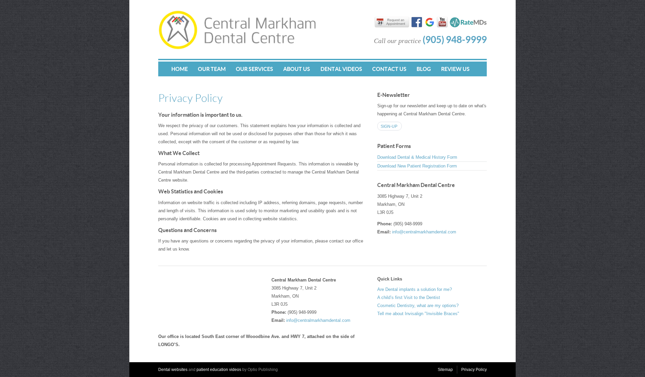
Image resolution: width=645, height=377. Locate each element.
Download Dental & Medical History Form (417, 157)
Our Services (254, 69)
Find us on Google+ (429, 23)
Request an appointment (395, 23)
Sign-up (389, 126)
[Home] (237, 48)
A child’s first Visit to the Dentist (408, 297)
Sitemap (445, 369)
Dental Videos (341, 69)
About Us (296, 69)
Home (179, 69)
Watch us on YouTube (442, 23)
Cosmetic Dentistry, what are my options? (418, 305)
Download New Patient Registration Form (417, 165)
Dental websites (172, 369)
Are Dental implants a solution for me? (414, 289)
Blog (424, 69)
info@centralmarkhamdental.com (424, 231)
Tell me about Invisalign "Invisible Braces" (418, 313)
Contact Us (389, 69)
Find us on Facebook (416, 23)
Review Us (455, 69)
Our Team (212, 69)
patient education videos (219, 369)
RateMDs (468, 22)
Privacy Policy (474, 369)
